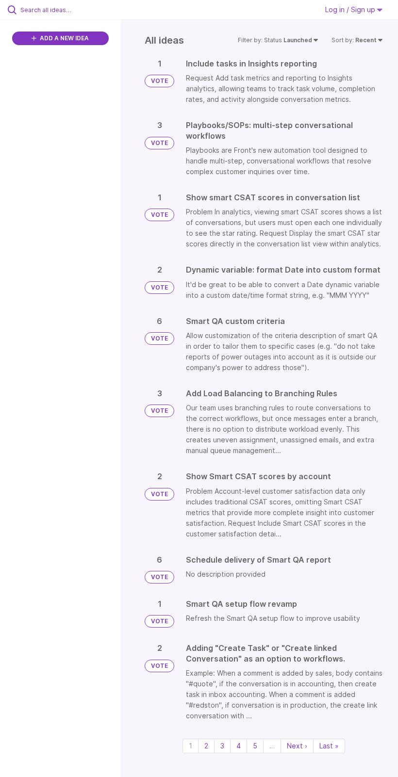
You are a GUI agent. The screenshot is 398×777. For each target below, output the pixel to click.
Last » (329, 746)
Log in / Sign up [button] (351, 9)
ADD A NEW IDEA (63, 38)
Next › (297, 746)
